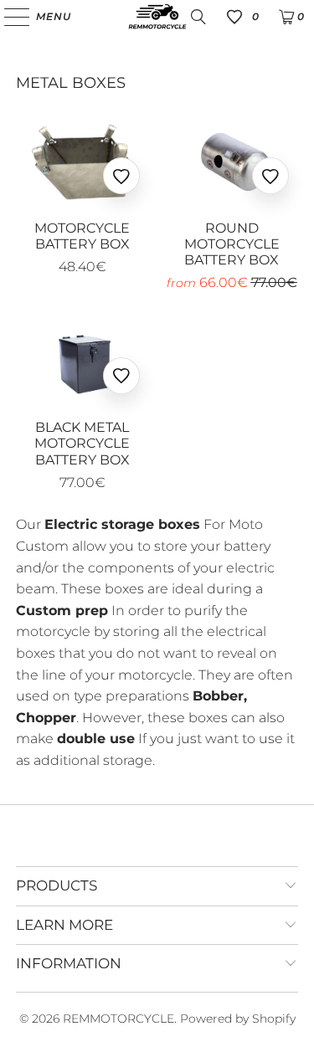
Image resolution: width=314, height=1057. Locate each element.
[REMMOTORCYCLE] (157, 16)
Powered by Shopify (238, 1018)
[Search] (198, 16)
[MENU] (9, 16)
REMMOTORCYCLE (118, 1018)
